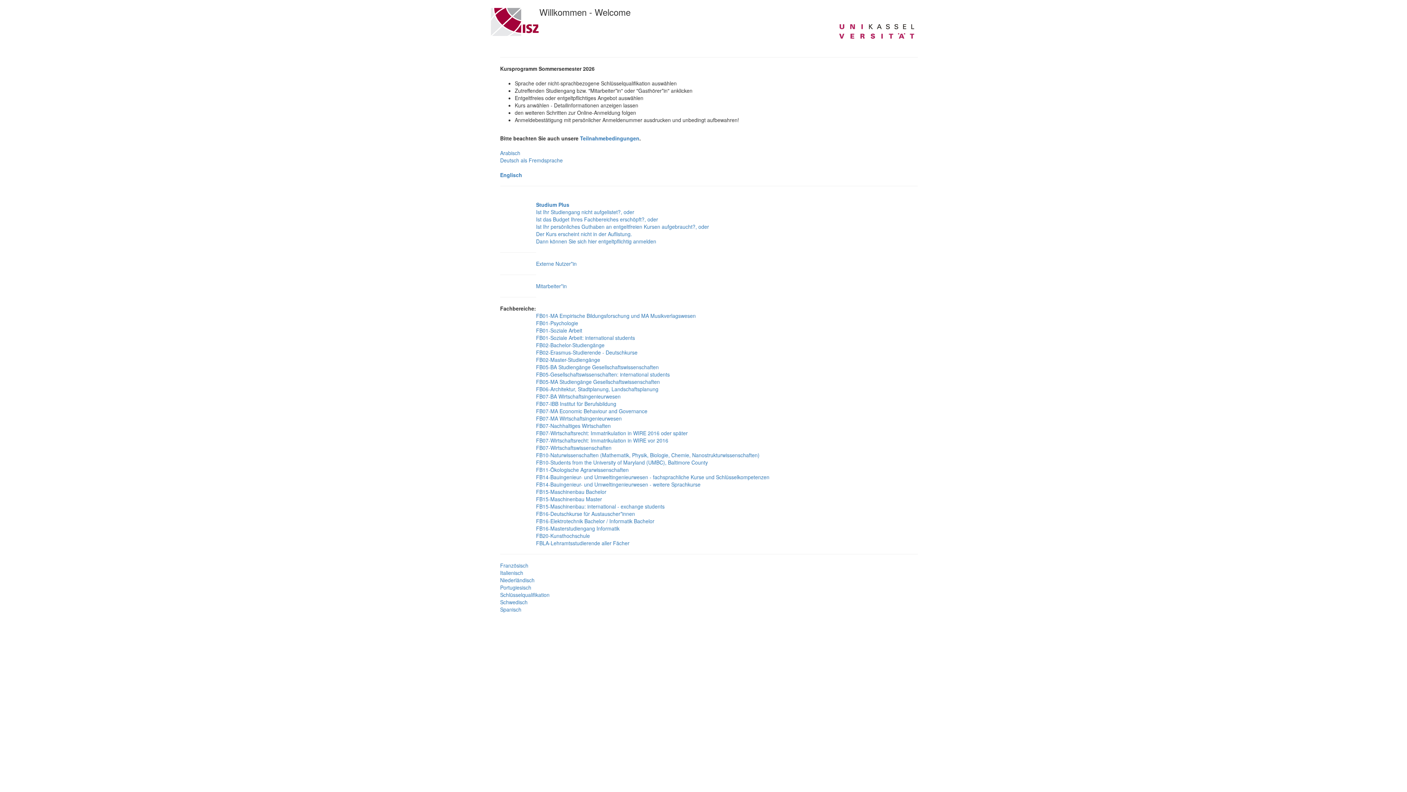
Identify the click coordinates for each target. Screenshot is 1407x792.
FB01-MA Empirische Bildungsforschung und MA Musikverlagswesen (616, 315)
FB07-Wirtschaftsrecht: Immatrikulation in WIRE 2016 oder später (612, 433)
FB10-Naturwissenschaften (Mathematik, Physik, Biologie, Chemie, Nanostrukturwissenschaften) (648, 455)
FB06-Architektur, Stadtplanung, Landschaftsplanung (597, 389)
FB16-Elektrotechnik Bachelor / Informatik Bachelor (595, 521)
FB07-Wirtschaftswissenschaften (574, 447)
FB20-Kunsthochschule (563, 535)
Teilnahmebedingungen (609, 138)
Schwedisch (514, 602)
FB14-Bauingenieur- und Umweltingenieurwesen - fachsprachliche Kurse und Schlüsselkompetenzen (652, 477)
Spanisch (510, 609)
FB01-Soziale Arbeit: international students (585, 337)
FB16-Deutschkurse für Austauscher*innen (585, 513)
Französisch (514, 565)
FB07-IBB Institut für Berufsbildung (576, 403)
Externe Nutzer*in (556, 263)
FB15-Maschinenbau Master (569, 499)
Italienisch (511, 572)
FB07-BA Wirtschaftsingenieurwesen (578, 396)
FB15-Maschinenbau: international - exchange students (600, 506)
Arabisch (510, 153)
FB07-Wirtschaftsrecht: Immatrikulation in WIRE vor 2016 (602, 440)
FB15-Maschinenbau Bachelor (571, 491)
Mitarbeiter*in (551, 286)
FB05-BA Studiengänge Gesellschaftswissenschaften (597, 367)
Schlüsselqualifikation (525, 594)
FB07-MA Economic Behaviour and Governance (591, 411)
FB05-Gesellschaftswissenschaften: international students (603, 374)
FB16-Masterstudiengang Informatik (578, 528)
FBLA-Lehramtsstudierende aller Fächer (582, 543)
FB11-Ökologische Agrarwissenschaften (582, 469)
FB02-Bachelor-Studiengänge (570, 345)
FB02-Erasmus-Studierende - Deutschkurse (587, 352)
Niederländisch (517, 580)
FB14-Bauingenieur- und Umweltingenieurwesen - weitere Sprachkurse (618, 484)
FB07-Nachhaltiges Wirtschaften (573, 425)
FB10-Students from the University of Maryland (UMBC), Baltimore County (622, 462)
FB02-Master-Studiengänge (568, 359)
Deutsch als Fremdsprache (531, 160)
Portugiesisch (515, 587)
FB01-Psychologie (557, 323)
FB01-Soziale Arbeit (559, 330)
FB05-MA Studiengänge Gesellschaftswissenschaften (598, 381)
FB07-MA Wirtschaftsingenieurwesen (579, 418)
